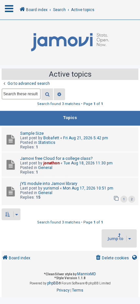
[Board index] (70, 42)
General (45, 167)
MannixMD (86, 274)
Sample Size (32, 133)
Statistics (46, 142)
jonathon (51, 163)
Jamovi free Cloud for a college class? (56, 158)
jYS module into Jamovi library (48, 183)
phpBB (53, 283)
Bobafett (51, 138)
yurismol (51, 188)
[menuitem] (112, 258)
